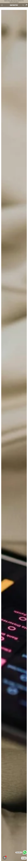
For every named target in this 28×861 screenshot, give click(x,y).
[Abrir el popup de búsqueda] (23, 5)
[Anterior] (2, 1)
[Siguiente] (25, 1)
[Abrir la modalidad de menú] (2, 5)
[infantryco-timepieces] (14, 5)
